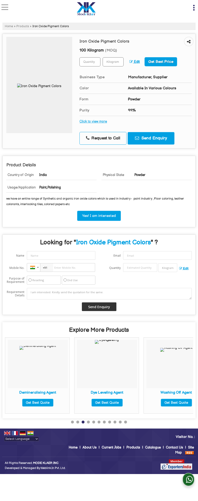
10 (120, 422)
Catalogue (153, 447)
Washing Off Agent (176, 392)
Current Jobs (111, 447)
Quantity (115, 268)
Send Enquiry (153, 138)
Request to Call (105, 138)
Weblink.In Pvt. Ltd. (53, 468)
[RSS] (189, 452)
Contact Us (174, 447)
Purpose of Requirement (15, 280)
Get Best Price (160, 61)
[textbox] (113, 61)
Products (22, 26)
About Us (90, 447)
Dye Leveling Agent (107, 392)
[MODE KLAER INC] (86, 9)
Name (20, 256)
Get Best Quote (38, 403)
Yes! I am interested (99, 216)
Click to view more (93, 122)
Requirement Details (15, 293)
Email (117, 256)
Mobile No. (16, 268)
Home (9, 26)
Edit (136, 62)
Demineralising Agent (37, 392)
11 (125, 422)
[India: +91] (33, 267)
